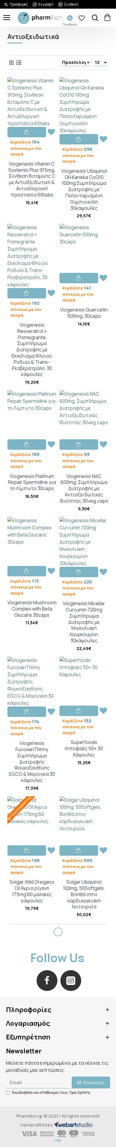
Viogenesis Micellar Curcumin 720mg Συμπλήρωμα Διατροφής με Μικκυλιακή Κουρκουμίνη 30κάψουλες (84, 622)
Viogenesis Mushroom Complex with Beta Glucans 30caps (32, 609)
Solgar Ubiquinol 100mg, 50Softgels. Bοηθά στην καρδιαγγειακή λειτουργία (84, 894)
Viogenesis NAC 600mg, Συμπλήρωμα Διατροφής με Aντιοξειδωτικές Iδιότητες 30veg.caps (84, 488)
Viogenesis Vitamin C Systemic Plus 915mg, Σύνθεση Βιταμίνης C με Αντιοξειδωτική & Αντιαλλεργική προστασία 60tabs (31, 179)
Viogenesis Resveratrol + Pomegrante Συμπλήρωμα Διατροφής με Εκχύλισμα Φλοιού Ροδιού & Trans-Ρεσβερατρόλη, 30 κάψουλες (32, 349)
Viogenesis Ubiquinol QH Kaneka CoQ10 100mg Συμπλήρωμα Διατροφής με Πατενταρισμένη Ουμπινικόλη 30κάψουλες (84, 189)
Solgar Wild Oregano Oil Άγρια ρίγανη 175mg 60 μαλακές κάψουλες (32, 891)
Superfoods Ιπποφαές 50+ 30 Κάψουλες (84, 748)
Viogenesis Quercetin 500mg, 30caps (84, 313)
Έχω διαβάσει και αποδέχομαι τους (51, 1092)
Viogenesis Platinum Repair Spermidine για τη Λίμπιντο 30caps (32, 482)
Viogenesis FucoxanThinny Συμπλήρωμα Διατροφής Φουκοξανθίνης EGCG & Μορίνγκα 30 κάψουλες (32, 761)
